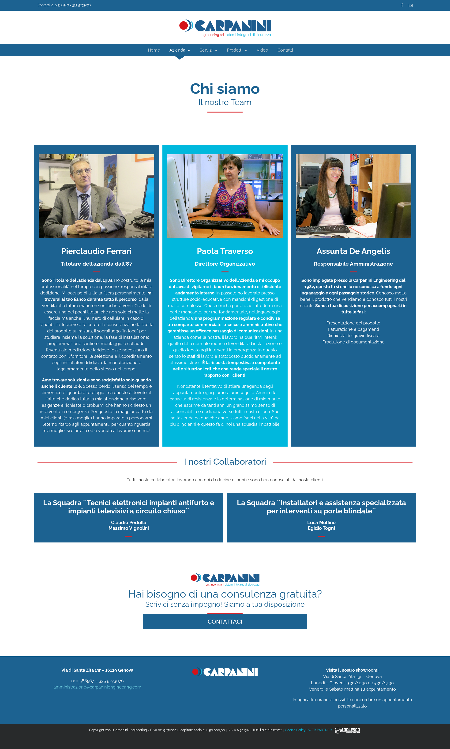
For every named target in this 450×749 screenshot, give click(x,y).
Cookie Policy (295, 730)
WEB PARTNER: (321, 730)
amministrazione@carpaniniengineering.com (97, 687)
